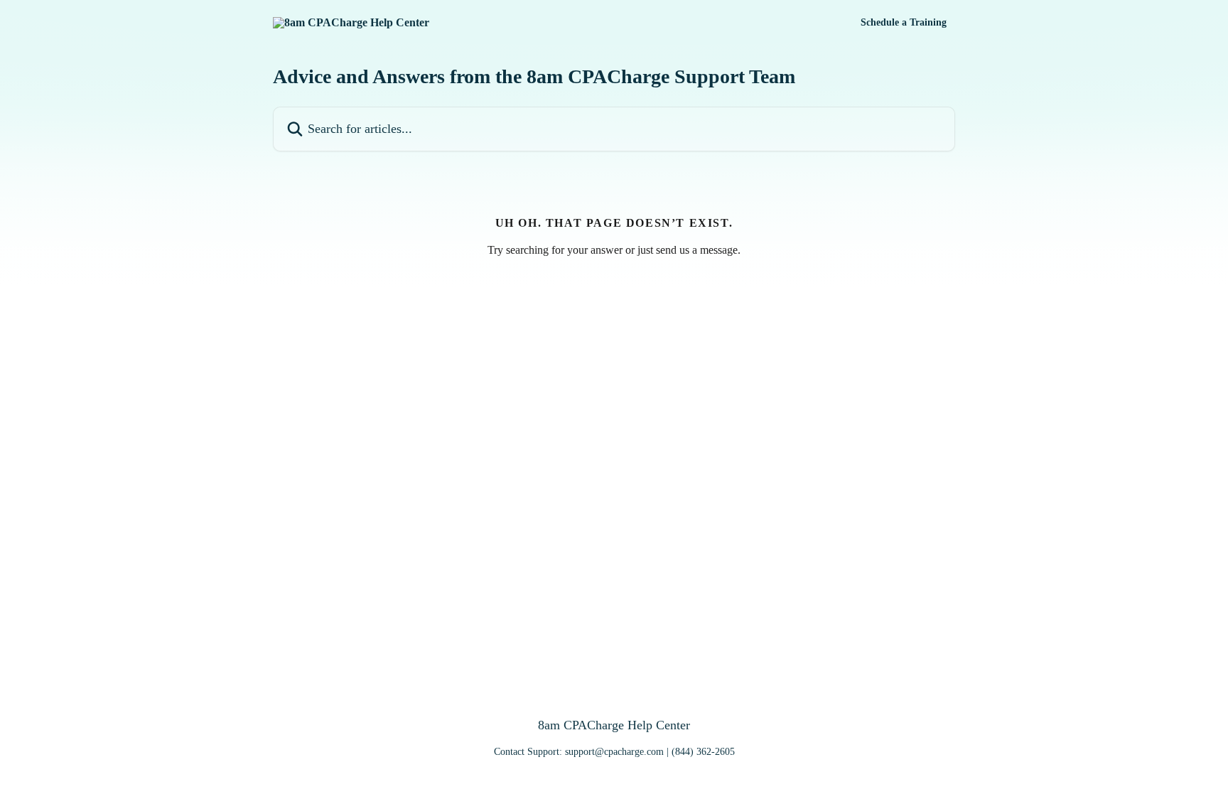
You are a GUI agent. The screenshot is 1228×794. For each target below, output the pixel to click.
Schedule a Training (904, 23)
